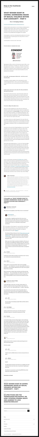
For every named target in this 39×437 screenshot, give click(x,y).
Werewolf (8, 191)
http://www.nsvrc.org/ (24, 233)
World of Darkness (20, 190)
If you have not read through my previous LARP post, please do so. (14, 24)
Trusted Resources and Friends (10, 431)
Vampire (5, 191)
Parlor (27, 190)
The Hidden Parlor (20, 159)
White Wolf (11, 191)
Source (16, 230)
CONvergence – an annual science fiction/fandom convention (20, 166)
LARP (17, 190)
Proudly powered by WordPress (16, 434)
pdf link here (8, 235)
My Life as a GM (7, 419)
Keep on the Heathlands (12, 6)
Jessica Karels (7, 190)
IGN (4, 421)
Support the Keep (7, 428)
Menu (33, 6)
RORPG (5, 426)
